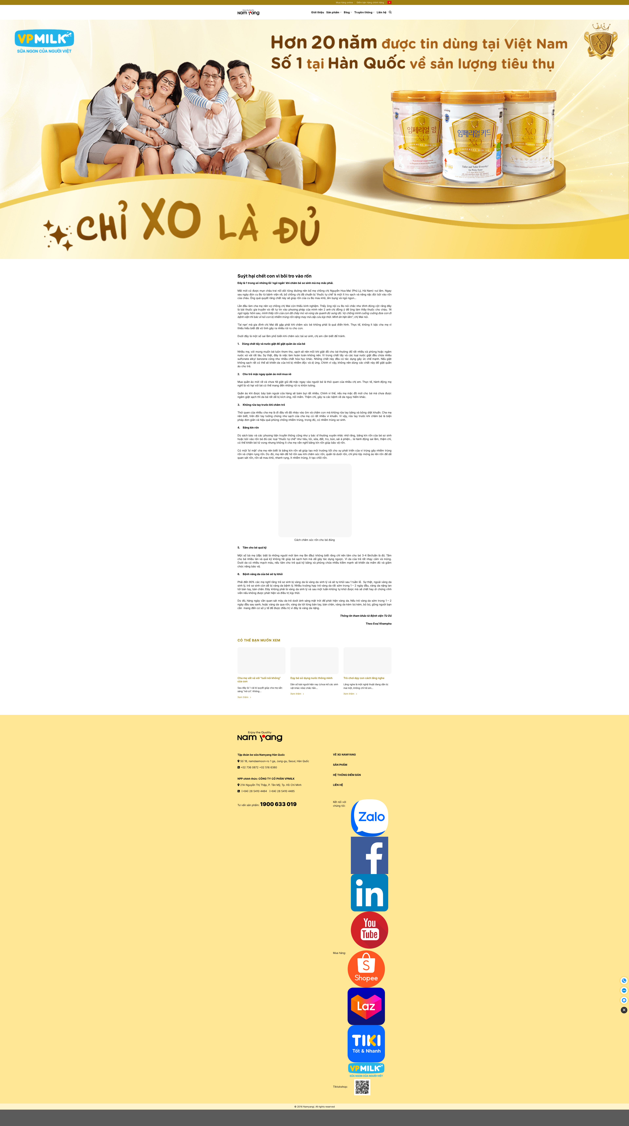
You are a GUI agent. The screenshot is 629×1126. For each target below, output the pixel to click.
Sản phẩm (332, 12)
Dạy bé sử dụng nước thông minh (311, 678)
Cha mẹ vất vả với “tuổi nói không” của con (259, 679)
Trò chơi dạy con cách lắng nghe (363, 678)
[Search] (390, 12)
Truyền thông (363, 12)
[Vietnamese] (389, 2)
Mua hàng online (344, 2)
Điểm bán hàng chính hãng (370, 2)
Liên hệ (381, 12)
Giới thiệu (317, 12)
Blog (347, 12)
